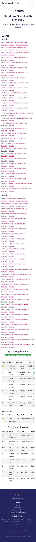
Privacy (17, 512)
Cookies (23, 512)
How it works (18, 507)
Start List (4, 45)
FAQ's (18, 505)
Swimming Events (10, 3)
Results (11, 45)
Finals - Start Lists (22, 45)
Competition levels (18, 510)
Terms (12, 512)
